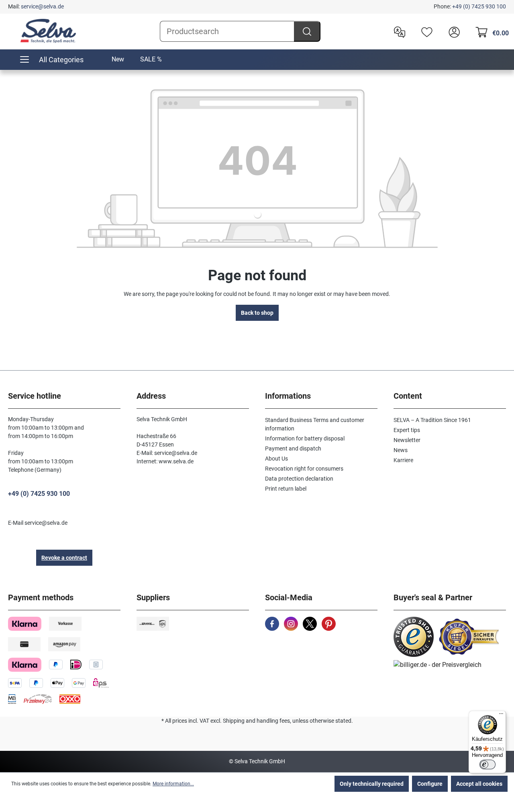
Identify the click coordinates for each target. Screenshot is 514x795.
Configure (430, 784)
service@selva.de (42, 6)
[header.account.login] (452, 31)
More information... (173, 784)
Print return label (285, 488)
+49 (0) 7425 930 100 (479, 6)
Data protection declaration (299, 478)
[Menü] (501, 715)
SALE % (151, 59)
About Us (276, 458)
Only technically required (372, 784)
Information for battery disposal (305, 438)
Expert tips (407, 430)
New (118, 59)
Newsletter (407, 440)
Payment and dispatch (293, 448)
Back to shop (257, 313)
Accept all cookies (479, 784)
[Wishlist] (425, 31)
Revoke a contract (64, 557)
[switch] (487, 764)
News (401, 450)
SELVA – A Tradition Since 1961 (432, 420)
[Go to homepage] (48, 31)
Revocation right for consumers (304, 468)
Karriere (403, 460)
